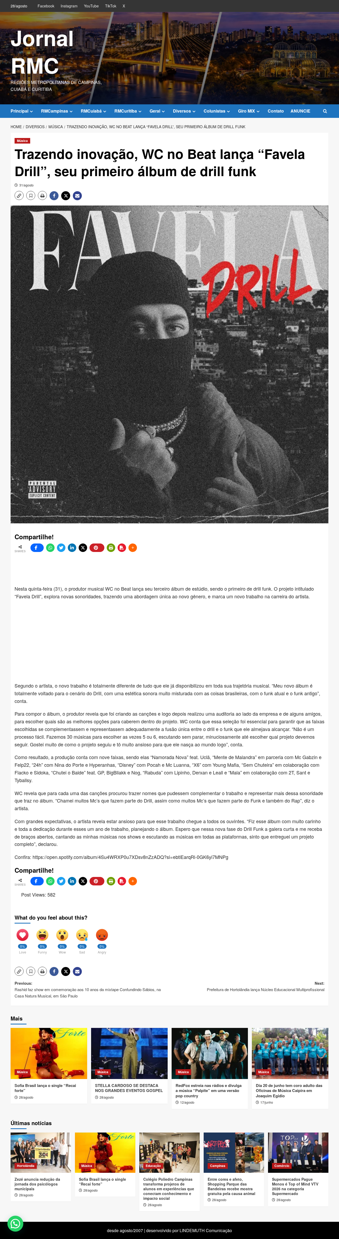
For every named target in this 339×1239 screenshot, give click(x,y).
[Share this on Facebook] (37, 547)
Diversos (182, 111)
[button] (325, 111)
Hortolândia (25, 1165)
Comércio (281, 1165)
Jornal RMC (42, 51)
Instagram (69, 5)
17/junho (266, 1102)
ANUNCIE (300, 111)
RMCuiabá (91, 111)
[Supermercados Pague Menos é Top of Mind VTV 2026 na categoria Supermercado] (298, 1153)
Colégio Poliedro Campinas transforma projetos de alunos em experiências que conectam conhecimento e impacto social (168, 1188)
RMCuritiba (125, 111)
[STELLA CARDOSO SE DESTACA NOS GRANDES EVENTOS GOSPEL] (129, 1053)
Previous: (88, 989)
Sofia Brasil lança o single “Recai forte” (45, 1088)
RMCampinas (54, 111)
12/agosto (187, 1102)
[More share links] (132, 547)
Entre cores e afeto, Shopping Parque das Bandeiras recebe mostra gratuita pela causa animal (231, 1186)
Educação (153, 1165)
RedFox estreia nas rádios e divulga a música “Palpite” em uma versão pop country (209, 1090)
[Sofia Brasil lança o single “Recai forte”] (49, 1053)
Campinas (217, 1165)
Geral (155, 111)
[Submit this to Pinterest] (97, 547)
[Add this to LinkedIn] (72, 547)
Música (22, 140)
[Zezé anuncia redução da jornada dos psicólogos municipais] (41, 1153)
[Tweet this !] (61, 547)
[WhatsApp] (50, 547)
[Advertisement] (143, 569)
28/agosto (26, 1097)
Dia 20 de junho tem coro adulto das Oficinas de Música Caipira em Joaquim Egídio (289, 1090)
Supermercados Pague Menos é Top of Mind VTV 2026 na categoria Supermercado (295, 1186)
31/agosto (26, 185)
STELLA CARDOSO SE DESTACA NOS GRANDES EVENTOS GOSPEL (129, 1088)
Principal (19, 111)
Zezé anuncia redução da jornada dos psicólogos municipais (37, 1183)
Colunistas (214, 111)
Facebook (46, 5)
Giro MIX (246, 111)
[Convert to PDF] (122, 547)
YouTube (91, 5)
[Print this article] (111, 547)
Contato (276, 111)
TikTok (110, 5)
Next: (265, 986)
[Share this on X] (83, 547)
